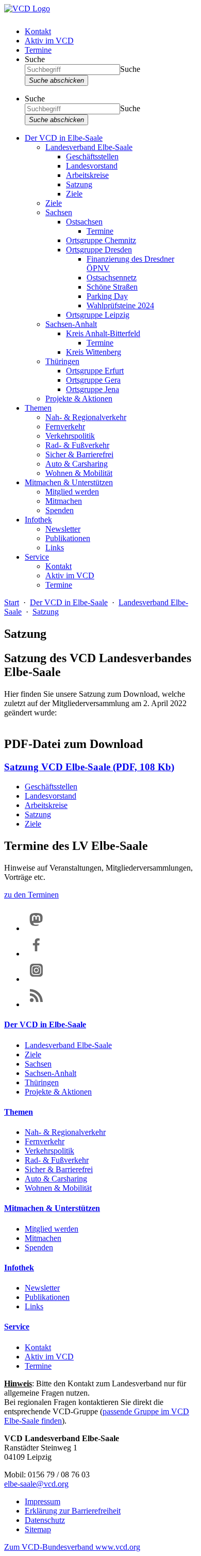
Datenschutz (45, 1520)
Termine (38, 50)
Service (37, 556)
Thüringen (62, 361)
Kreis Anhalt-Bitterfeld (103, 333)
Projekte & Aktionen (78, 398)
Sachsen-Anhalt (71, 324)
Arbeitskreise (87, 175)
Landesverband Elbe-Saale (88, 147)
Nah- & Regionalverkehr (85, 417)
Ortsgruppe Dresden (99, 249)
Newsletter (62, 529)
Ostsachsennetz (112, 277)
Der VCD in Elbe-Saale (64, 137)
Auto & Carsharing (76, 463)
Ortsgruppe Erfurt (95, 370)
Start (11, 602)
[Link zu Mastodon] (36, 928)
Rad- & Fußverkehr (77, 445)
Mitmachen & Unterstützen (69, 482)
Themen (38, 407)
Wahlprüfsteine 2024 (120, 305)
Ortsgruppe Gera (93, 380)
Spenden (59, 510)
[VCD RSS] (36, 1004)
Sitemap (38, 1529)
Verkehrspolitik (70, 435)
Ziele (74, 193)
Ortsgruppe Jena (92, 389)
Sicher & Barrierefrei (79, 454)
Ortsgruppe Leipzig (97, 314)
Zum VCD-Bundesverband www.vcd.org (72, 1547)
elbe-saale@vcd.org (36, 1483)
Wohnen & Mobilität (78, 473)
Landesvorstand (92, 165)
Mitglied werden (72, 491)
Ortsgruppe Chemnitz (101, 240)
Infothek (38, 519)
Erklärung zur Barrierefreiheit (73, 1510)
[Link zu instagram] (36, 979)
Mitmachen (63, 501)
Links (54, 547)
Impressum (42, 1501)
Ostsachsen (84, 221)
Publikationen (67, 538)
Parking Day (107, 296)
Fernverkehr (65, 426)
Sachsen (58, 212)
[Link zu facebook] (36, 953)
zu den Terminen (31, 894)
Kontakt (38, 31)
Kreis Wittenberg (93, 352)
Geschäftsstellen (92, 156)
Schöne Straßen (112, 286)
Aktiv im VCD (49, 40)
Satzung (79, 184)
